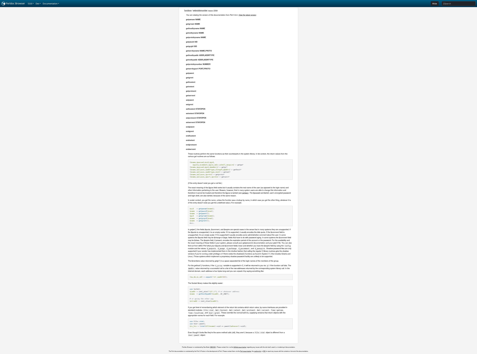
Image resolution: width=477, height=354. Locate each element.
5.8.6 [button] (30, 3)
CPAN (215, 10)
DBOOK (213, 347)
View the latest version (247, 15)
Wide (434, 3)
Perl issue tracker (245, 351)
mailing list (257, 351)
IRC (264, 351)
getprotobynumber (200, 10)
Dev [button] (37, 3)
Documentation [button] (50, 3)
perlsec (245, 192)
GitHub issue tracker (240, 347)
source (210, 10)
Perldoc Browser (15, 3)
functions (187, 10)
